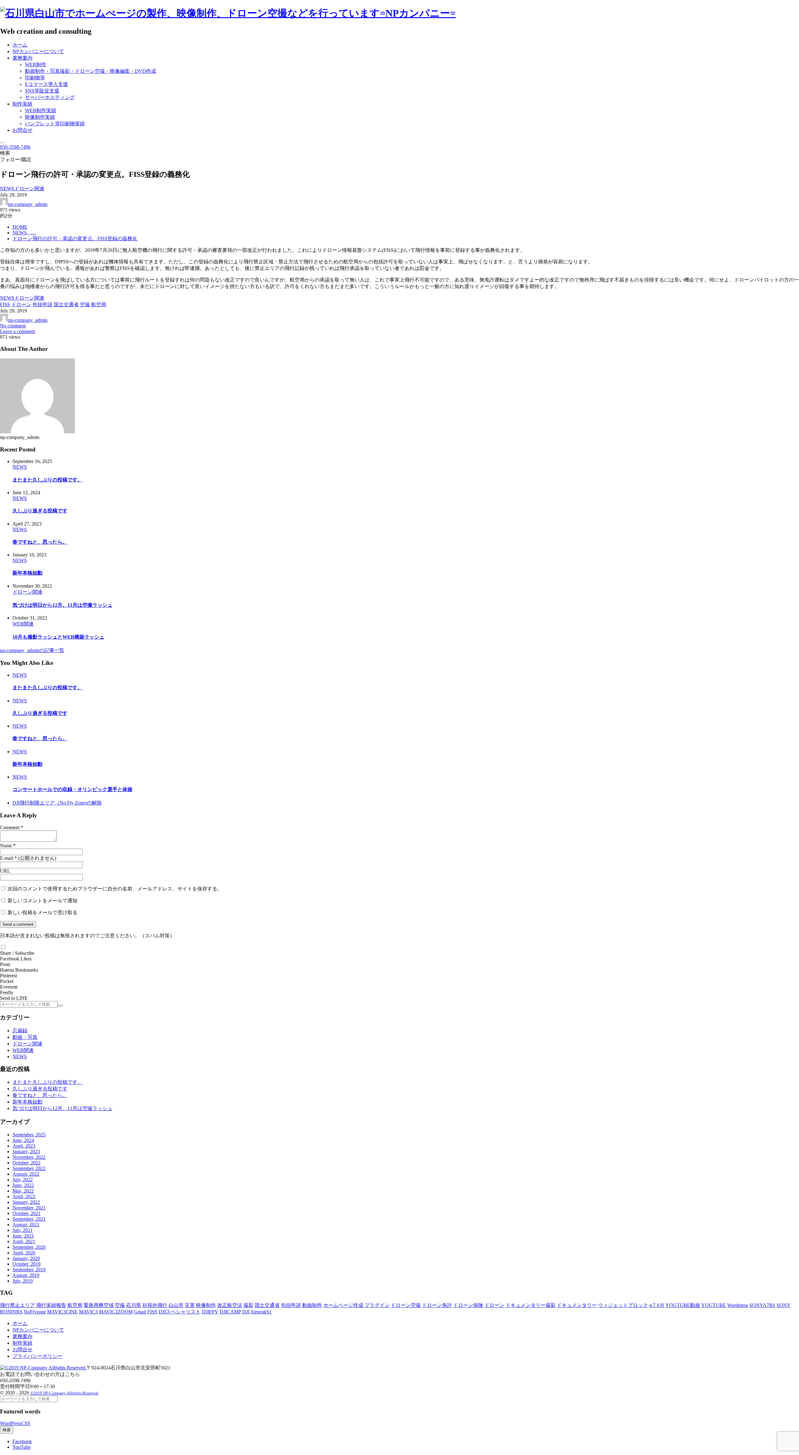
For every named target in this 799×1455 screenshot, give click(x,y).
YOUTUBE (713, 1305)
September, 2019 (29, 1269)
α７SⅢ (656, 1305)
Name (6, 845)
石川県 (133, 1305)
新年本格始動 (27, 573)
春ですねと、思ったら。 (39, 542)
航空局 (74, 1305)
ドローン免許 (437, 1305)
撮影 (248, 1305)
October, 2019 (26, 1264)
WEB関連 (23, 1050)
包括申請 (291, 1305)
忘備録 (19, 1030)
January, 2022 (26, 1202)
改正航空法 (229, 1305)
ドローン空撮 (406, 1305)
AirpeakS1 (261, 1311)
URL (5, 871)
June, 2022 (23, 1185)
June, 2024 (23, 1140)
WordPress (10, 1423)
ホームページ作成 (343, 1305)
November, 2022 (29, 1157)
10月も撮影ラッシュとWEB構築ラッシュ (58, 637)
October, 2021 (26, 1213)
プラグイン (377, 1305)
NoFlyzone (35, 1311)
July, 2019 (22, 1280)
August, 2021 (25, 1224)
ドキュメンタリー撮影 (531, 1305)
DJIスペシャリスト (180, 1311)
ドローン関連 (27, 1043)
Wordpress (737, 1305)
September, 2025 (29, 1134)
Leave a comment (17, 331)
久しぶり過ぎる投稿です (39, 510)
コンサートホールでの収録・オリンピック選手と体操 (72, 789)
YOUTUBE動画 (682, 1305)
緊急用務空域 (99, 1305)
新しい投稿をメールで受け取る (42, 912)
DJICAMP (230, 1311)
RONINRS (11, 1311)
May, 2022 (23, 1190)
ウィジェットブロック (623, 1305)
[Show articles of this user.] (37, 431)
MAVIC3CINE (62, 1311)
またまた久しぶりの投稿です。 (47, 479)
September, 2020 (29, 1247)
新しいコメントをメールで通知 (42, 900)
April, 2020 (23, 1252)
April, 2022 (23, 1196)
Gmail (140, 1311)
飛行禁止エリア (17, 1305)
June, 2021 (23, 1235)
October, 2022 (26, 1162)
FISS (152, 1311)
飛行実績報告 (51, 1305)
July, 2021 (22, 1230)
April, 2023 (23, 1146)
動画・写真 (24, 1037)
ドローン (494, 1305)
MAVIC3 (88, 1311)
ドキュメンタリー (577, 1305)
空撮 (120, 1305)
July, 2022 (22, 1179)
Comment (9, 827)
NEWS (19, 1056)
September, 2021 (29, 1219)
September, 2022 (29, 1168)
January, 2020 (26, 1258)
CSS (25, 1423)
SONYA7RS (762, 1305)
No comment (13, 325)
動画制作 (312, 1305)
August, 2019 (25, 1275)
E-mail (6, 858)
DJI (245, 1311)
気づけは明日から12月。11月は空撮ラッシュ (62, 605)
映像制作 (206, 1305)
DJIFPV (210, 1311)
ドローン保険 (468, 1305)
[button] (3, 947)
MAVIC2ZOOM (116, 1311)
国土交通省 (267, 1305)
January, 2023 (26, 1151)
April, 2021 (23, 1241)
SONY (783, 1305)
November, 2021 (29, 1207)
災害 (190, 1305)
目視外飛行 (154, 1305)
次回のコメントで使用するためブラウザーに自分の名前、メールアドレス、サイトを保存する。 (114, 888)
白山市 (176, 1305)
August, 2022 (25, 1174)
